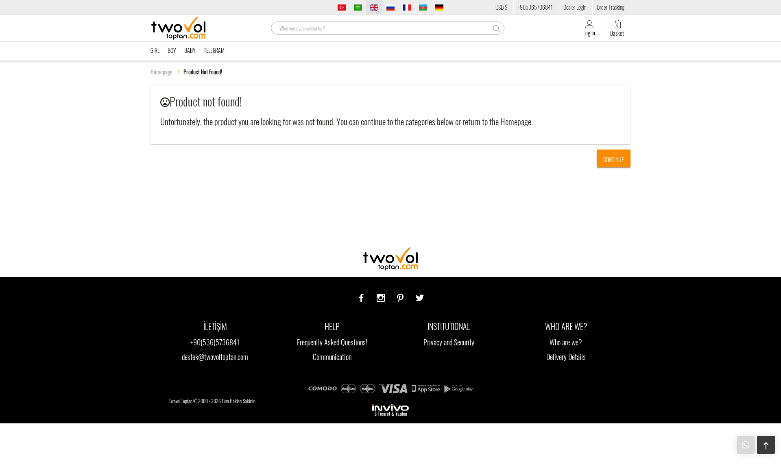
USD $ (501, 7)
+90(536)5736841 (215, 342)
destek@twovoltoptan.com (215, 356)
